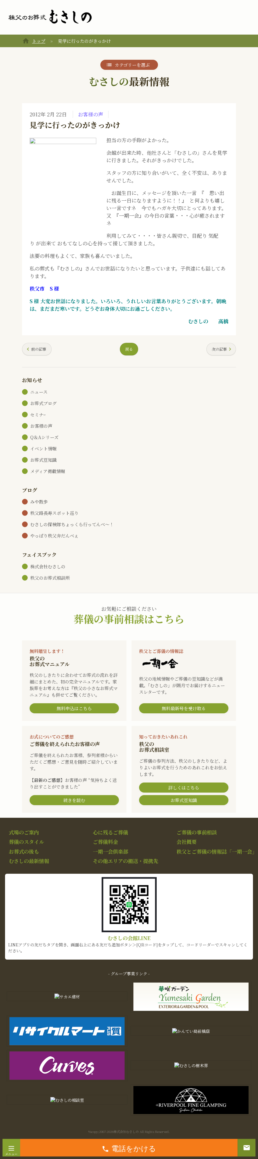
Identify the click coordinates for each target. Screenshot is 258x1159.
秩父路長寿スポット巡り (54, 513)
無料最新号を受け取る (184, 708)
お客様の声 (90, 114)
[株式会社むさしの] (50, 17)
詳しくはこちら (183, 787)
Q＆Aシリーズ (44, 437)
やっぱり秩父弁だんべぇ (54, 535)
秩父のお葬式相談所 (50, 578)
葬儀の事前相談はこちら (129, 618)
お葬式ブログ (43, 403)
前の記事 (38, 349)
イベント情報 (43, 448)
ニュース (39, 392)
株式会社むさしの (47, 566)
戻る (129, 349)
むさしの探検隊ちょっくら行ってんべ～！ (72, 524)
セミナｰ (38, 414)
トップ (38, 41)
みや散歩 (39, 502)
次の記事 (219, 349)
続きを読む (74, 800)
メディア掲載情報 (47, 471)
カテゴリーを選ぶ (132, 65)
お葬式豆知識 (43, 460)
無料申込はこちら (74, 708)
